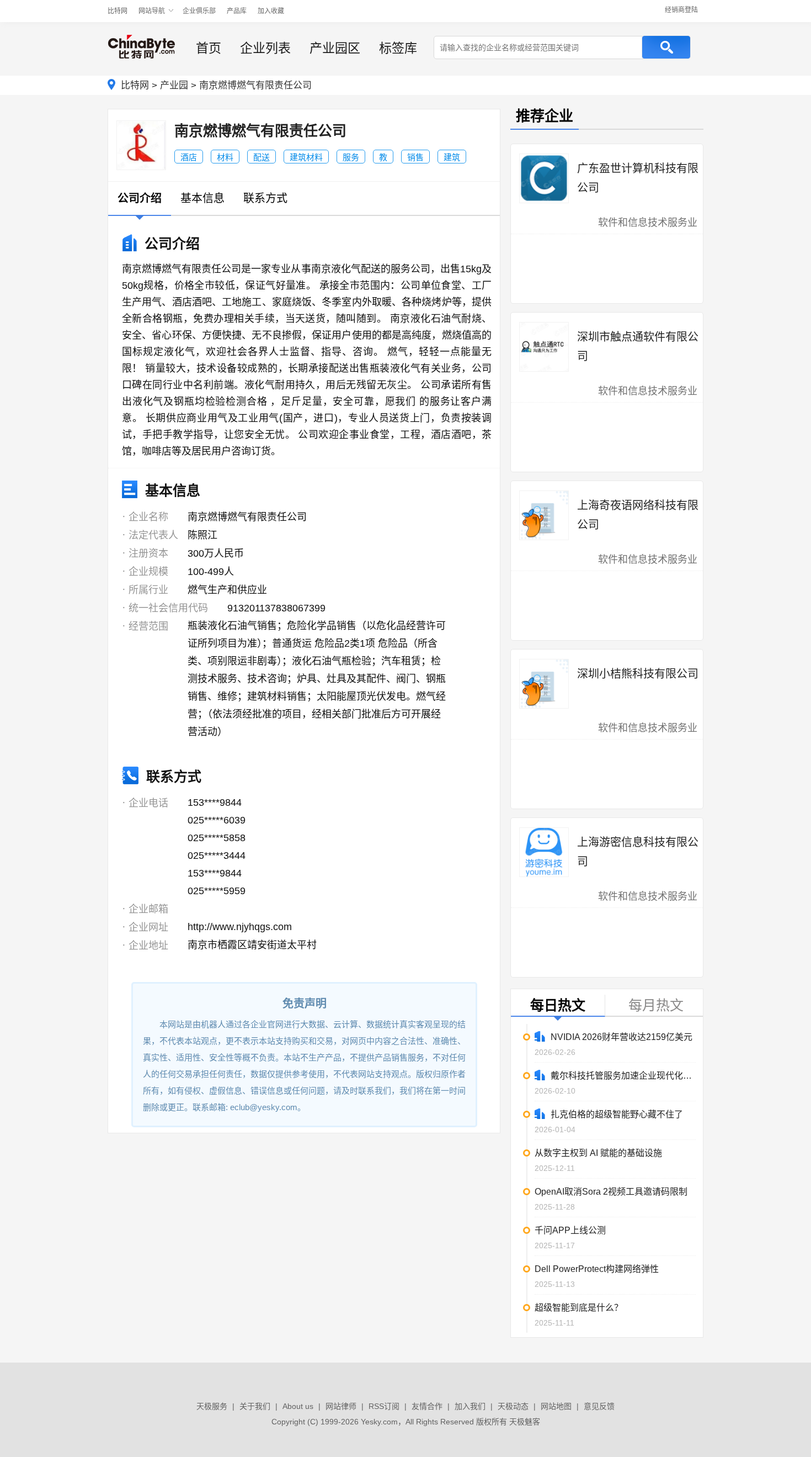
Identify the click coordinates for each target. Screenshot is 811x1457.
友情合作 (427, 1406)
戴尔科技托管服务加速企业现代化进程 (623, 1075)
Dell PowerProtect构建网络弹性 (597, 1269)
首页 (208, 48)
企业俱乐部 (199, 11)
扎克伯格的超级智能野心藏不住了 (617, 1114)
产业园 (174, 85)
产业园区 (335, 48)
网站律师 (341, 1406)
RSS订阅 (384, 1406)
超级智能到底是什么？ (579, 1307)
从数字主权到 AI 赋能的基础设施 (598, 1153)
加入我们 (470, 1406)
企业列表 (265, 48)
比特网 (117, 11)
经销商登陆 (681, 10)
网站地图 (556, 1406)
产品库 (237, 11)
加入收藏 (271, 11)
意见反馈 (599, 1406)
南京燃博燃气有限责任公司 (255, 85)
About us (297, 1406)
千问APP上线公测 (570, 1230)
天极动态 (513, 1406)
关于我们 (254, 1406)
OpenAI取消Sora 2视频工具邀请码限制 (611, 1191)
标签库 (398, 48)
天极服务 (211, 1406)
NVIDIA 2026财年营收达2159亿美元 (621, 1037)
